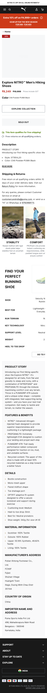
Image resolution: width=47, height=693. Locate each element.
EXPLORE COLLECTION (23, 109)
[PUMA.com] (23, 9)
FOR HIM (19, 24)
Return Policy (8, 186)
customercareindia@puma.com (17, 199)
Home (8, 31)
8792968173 (28, 202)
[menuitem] (35, 688)
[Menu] (4, 9)
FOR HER (27, 24)
